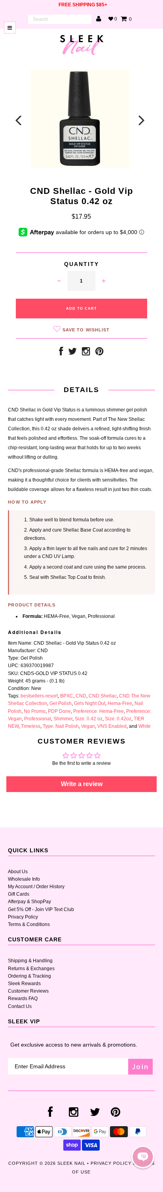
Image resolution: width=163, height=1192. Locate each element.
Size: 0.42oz (118, 719)
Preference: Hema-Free (98, 711)
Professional (37, 719)
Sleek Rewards (24, 983)
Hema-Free (120, 703)
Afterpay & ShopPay (29, 901)
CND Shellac (103, 696)
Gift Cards (18, 894)
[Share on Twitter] (72, 353)
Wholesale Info (24, 879)
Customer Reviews (28, 991)
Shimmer (62, 719)
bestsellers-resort (39, 696)
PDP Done (59, 711)
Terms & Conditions (29, 924)
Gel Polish (60, 703)
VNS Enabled (112, 726)
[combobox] (59, 19)
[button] (142, 1157)
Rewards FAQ (23, 998)
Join (140, 1066)
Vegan (88, 726)
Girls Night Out (89, 703)
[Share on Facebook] (61, 353)
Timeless (30, 726)
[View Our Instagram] (86, 353)
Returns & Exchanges (31, 968)
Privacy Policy (23, 917)
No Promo (34, 711)
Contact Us (20, 1006)
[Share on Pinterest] (99, 353)
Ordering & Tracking (29, 976)
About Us (18, 871)
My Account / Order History (36, 886)
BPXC (66, 696)
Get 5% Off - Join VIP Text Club (41, 909)
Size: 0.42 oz (88, 719)
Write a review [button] (81, 784)
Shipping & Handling (30, 960)
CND (81, 696)
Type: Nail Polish (61, 726)
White (144, 726)
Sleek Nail (71, 1163)
